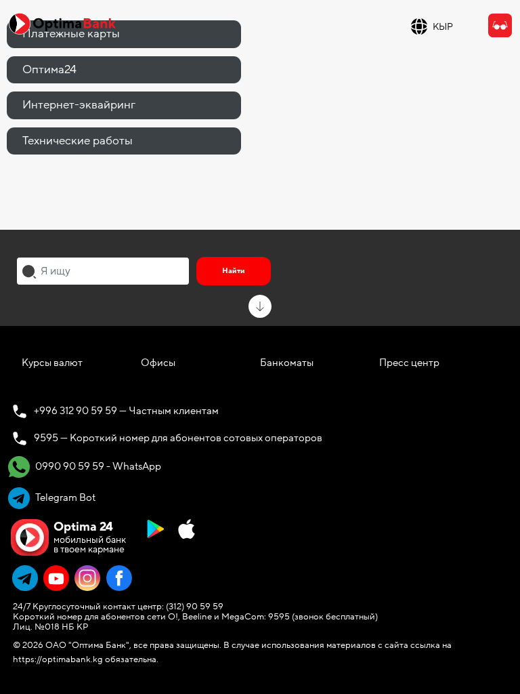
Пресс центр (409, 362)
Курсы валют (52, 362)
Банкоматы (286, 362)
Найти (233, 271)
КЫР (443, 26)
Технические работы (77, 140)
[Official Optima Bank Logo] (62, 23)
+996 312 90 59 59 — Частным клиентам (126, 410)
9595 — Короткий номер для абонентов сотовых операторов (178, 438)
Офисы (158, 362)
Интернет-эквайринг (78, 105)
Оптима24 (49, 69)
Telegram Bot (64, 497)
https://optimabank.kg (58, 659)
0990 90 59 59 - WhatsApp (97, 466)
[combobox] (103, 271)
